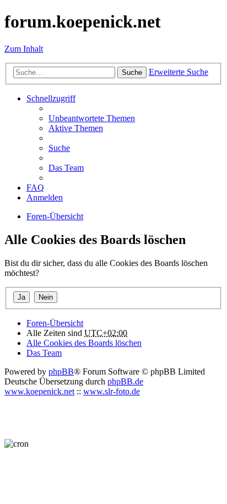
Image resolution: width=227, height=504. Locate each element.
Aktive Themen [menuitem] (75, 128)
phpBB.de (125, 381)
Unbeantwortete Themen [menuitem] (91, 118)
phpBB (61, 371)
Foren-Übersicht (54, 323)
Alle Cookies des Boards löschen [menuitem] (84, 343)
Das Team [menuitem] (66, 167)
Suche (132, 72)
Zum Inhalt (23, 48)
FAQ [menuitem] (35, 187)
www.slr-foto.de (111, 391)
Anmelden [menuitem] (44, 197)
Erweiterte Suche (178, 72)
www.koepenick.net (39, 391)
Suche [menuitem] (59, 148)
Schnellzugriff (50, 98)
